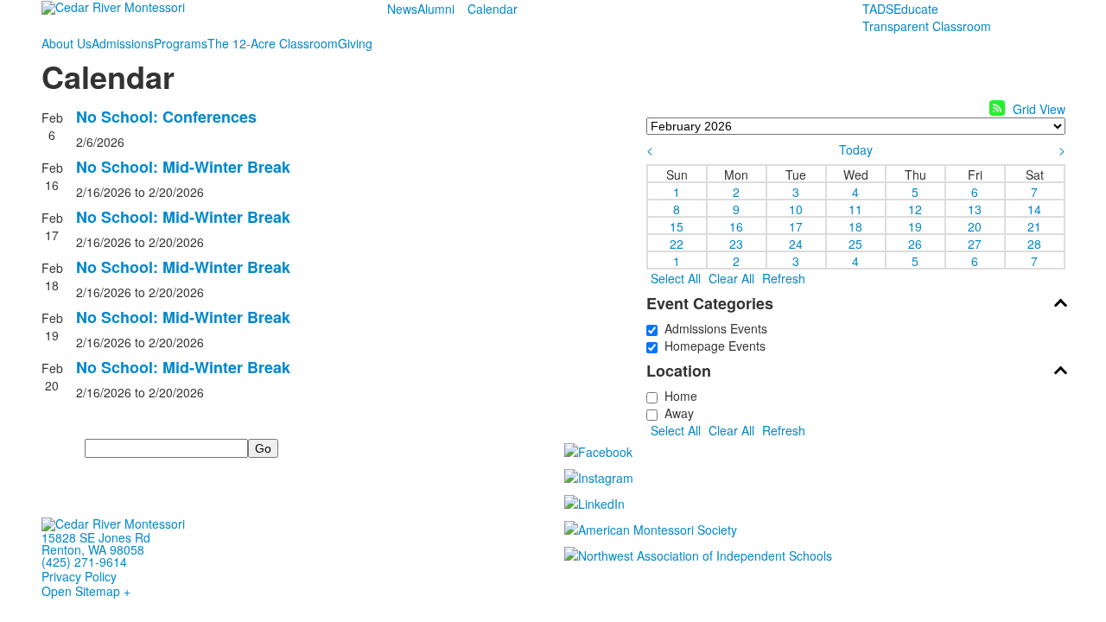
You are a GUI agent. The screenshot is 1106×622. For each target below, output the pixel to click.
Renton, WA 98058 (92, 549)
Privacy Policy (79, 576)
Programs (180, 43)
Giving (355, 43)
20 (975, 225)
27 (975, 243)
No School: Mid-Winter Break (183, 167)
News (402, 8)
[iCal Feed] (997, 108)
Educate (915, 8)
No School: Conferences (166, 116)
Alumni (435, 8)
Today (856, 149)
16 (736, 225)
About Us (66, 43)
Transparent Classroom (926, 26)
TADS (877, 8)
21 (1034, 225)
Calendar (492, 8)
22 (676, 243)
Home (677, 395)
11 (855, 208)
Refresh (783, 278)
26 (915, 243)
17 (796, 225)
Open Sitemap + (85, 591)
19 (915, 225)
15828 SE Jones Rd (95, 537)
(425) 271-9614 (84, 561)
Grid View (1039, 108)
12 (915, 208)
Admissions (123, 43)
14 (1034, 208)
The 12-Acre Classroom (272, 43)
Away (676, 413)
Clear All (731, 278)
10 (796, 208)
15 (676, 225)
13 (975, 208)
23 (736, 243)
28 (1034, 243)
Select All (676, 278)
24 (796, 243)
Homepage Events (712, 345)
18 (855, 225)
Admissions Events (712, 328)
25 (855, 243)
